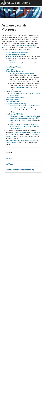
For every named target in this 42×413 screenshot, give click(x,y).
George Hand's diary (22, 87)
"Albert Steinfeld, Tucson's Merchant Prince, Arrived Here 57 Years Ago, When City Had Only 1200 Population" (25, 126)
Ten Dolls (13, 63)
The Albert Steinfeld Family (14, 114)
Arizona (8, 152)
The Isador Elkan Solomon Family (16, 104)
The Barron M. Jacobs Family (15, 97)
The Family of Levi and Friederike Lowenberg (20, 170)
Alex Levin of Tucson (12, 102)
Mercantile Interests (12, 57)
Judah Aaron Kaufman (12, 100)
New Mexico (9, 158)
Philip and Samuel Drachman (14, 71)
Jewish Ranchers (11, 61)
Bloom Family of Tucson (13, 67)
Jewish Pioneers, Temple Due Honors (22, 73)
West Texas (9, 164)
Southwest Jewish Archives (20, 10)
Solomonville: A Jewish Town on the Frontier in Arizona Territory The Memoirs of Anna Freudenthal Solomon (25, 108)
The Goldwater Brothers (13, 91)
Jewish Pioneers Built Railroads (15, 55)
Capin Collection (11, 69)
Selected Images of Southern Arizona (17, 52)
